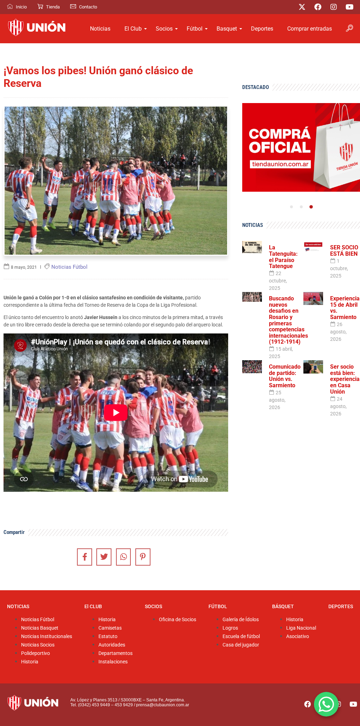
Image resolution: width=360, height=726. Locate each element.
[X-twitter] (302, 7)
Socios (164, 28)
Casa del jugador (241, 645)
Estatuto (107, 636)
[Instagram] (334, 7)
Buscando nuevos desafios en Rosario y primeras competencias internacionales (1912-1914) (288, 320)
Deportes (262, 28)
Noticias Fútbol (37, 620)
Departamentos (115, 653)
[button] (349, 29)
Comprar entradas (309, 28)
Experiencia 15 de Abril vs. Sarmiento (345, 307)
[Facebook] (318, 7)
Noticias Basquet (39, 628)
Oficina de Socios (177, 620)
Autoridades (111, 645)
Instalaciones (113, 662)
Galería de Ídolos (241, 620)
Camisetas (110, 628)
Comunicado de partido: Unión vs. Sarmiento (285, 376)
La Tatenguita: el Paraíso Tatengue (283, 256)
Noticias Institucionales (46, 636)
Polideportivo (35, 653)
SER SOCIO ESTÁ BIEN (344, 250)
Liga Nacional (301, 628)
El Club (133, 28)
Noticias (100, 28)
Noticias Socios (37, 645)
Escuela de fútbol (241, 636)
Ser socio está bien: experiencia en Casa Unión (345, 379)
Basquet (227, 28)
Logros (230, 628)
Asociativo (297, 636)
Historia (29, 662)
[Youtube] (349, 7)
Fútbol (194, 28)
